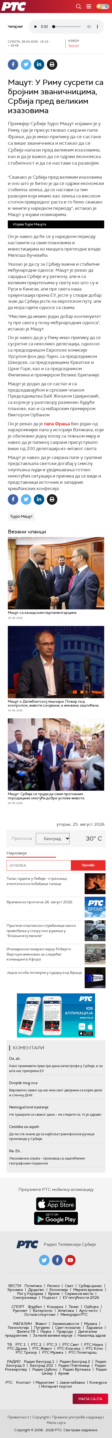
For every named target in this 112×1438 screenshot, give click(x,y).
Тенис (74, 1306)
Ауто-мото (88, 1310)
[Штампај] (52, 64)
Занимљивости (65, 1323)
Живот (41, 1323)
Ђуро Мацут (21, 516)
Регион (53, 1285)
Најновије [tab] (17, 853)
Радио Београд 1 (39, 1361)
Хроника (15, 1289)
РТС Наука (93, 1344)
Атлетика (66, 1310)
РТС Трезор (26, 1352)
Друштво (36, 1289)
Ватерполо (43, 1310)
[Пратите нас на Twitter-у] (44, 1260)
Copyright (40, 1417)
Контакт (23, 1382)
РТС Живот (42, 1348)
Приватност (18, 1417)
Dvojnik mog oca (23, 1082)
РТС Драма (17, 1348)
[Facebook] (13, 64)
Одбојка (91, 1306)
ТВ (9, 1344)
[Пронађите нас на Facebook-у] (57, 1260)
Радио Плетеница (74, 1365)
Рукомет (20, 1310)
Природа (65, 1331)
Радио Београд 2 (75, 1361)
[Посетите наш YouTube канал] (70, 1260)
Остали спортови (39, 1314)
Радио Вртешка (77, 1369)
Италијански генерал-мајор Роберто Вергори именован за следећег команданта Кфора (39, 954)
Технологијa (18, 1327)
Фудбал (35, 1306)
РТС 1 (20, 1344)
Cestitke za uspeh (24, 1126)
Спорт (17, 1306)
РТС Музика (52, 1352)
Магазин (22, 1323)
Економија (58, 1289)
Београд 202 (41, 1365)
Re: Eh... (15, 1151)
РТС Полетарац (82, 1352)
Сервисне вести (79, 1293)
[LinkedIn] (39, 64)
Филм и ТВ (26, 1331)
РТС (9, 1382)
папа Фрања (57, 424)
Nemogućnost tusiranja (28, 1107)
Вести (14, 1285)
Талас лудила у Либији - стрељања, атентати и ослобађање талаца (37, 881)
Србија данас (90, 1285)
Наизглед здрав (92, 1335)
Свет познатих (68, 1327)
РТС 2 (36, 1344)
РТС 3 (52, 1344)
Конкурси (98, 1382)
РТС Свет (70, 1344)
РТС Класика (68, 1348)
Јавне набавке (72, 1382)
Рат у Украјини (30, 1293)
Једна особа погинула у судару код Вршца (44, 972)
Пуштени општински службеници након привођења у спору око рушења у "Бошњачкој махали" (41, 930)
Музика (90, 1323)
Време (54, 1293)
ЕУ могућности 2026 (81, 1297)
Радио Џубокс (45, 1369)
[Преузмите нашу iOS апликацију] (56, 1203)
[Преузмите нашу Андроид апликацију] (56, 1218)
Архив (63, 1373)
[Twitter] (26, 64)
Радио (14, 1361)
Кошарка (55, 1306)
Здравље (94, 1327)
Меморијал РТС (74, 1314)
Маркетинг (45, 1382)
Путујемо (42, 1327)
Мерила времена (88, 1289)
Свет (69, 1285)
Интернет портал (56, 1386)
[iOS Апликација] (56, 1015)
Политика (33, 1285)
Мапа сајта (90, 1398)
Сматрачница (25, 1297)
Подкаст (50, 1297)
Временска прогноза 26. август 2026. (40, 902)
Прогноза (22, 838)
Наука (45, 1331)
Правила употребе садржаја (77, 1417)
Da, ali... (15, 1058)
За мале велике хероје (52, 1335)
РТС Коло (94, 1348)
